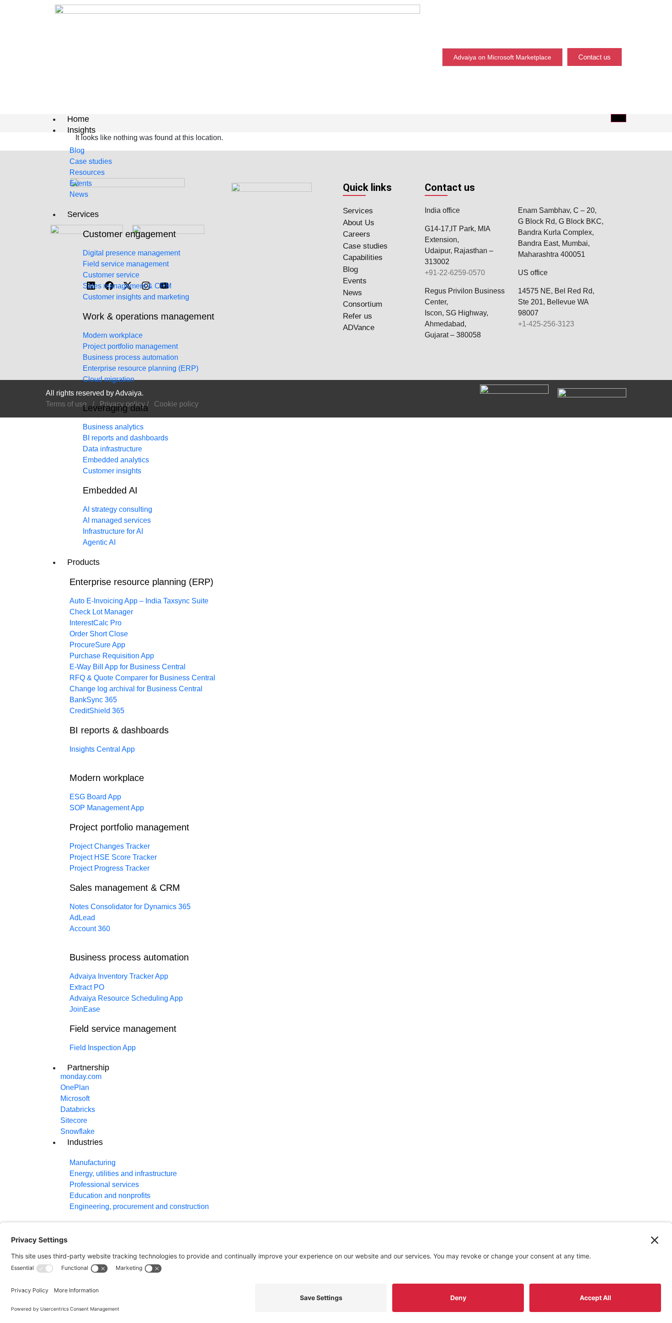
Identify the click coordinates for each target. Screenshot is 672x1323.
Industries (85, 1142)
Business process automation (129, 957)
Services (83, 214)
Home (78, 119)
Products (83, 562)
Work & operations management (148, 316)
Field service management (122, 1029)
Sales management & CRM (124, 888)
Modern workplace (106, 778)
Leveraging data (115, 408)
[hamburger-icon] (618, 118)
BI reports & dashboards (119, 730)
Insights (81, 130)
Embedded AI (110, 490)
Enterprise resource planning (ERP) (141, 582)
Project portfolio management (129, 827)
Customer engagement (129, 234)
